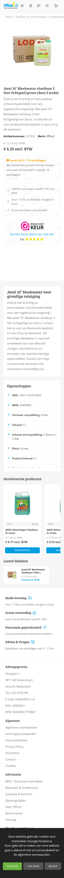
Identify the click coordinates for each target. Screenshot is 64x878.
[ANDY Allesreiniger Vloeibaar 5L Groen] (22, 503)
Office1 (50, 136)
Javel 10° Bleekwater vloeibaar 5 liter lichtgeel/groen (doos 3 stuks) (34, 571)
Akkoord (12, 866)
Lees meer (33, 866)
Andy (9, 524)
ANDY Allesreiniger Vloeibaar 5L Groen (21, 531)
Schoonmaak (56, 16)
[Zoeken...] (47, 5)
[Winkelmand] (56, 5)
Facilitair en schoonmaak (30, 16)
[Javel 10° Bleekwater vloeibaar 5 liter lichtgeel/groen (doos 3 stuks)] (12, 575)
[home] (8, 17)
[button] (22, 550)
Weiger (53, 866)
